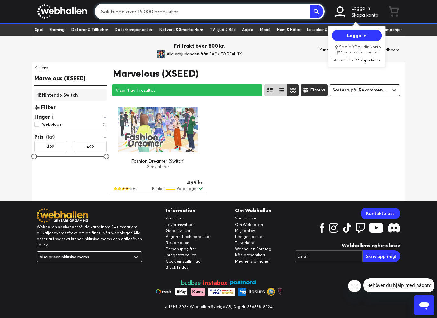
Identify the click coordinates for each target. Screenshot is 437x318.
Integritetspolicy (181, 254)
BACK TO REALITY (225, 54)
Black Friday (177, 267)
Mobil (265, 29)
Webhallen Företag (253, 248)
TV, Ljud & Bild (223, 29)
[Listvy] (270, 90)
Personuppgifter (181, 248)
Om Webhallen (249, 224)
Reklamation (177, 242)
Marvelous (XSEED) (60, 78)
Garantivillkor (178, 230)
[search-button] (316, 11)
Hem (43, 68)
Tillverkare (244, 242)
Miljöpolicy (245, 230)
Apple (247, 29)
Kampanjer (391, 29)
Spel (39, 29)
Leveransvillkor (180, 224)
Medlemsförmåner (252, 261)
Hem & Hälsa (289, 29)
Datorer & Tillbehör (89, 29)
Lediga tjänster (249, 236)
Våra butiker (246, 218)
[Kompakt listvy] (281, 90)
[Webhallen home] (61, 11)
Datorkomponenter (134, 29)
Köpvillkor (175, 218)
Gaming (57, 29)
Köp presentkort (250, 254)
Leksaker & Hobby (324, 29)
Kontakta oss (380, 213)
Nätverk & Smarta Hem (181, 29)
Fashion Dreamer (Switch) (158, 161)
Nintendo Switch (60, 95)
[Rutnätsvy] (293, 90)
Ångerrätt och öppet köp (189, 236)
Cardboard (389, 49)
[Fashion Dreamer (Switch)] (158, 130)
